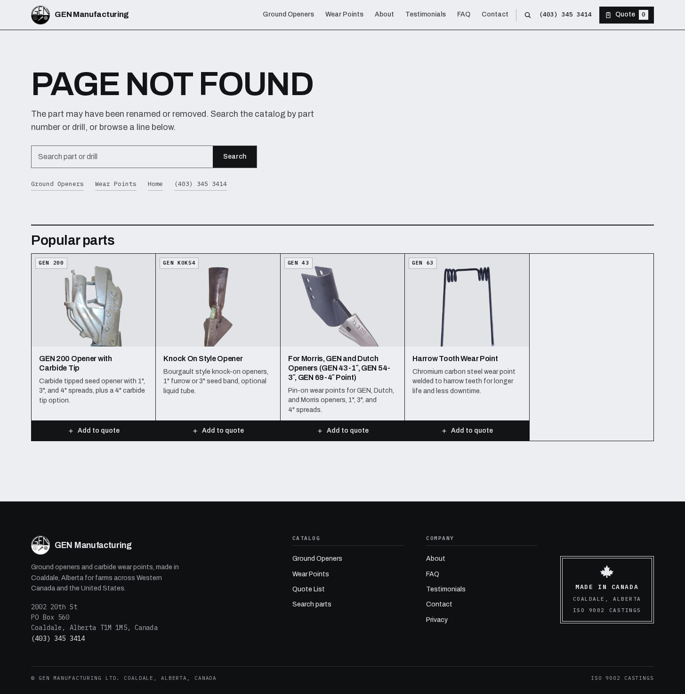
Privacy (437, 619)
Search (234, 156)
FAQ (432, 574)
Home (155, 184)
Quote (630, 14)
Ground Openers (57, 184)
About (435, 558)
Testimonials (446, 589)
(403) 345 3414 (565, 14)
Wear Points (116, 184)
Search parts (311, 604)
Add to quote (99, 430)
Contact (439, 604)
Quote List (308, 589)
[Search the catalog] (528, 15)
